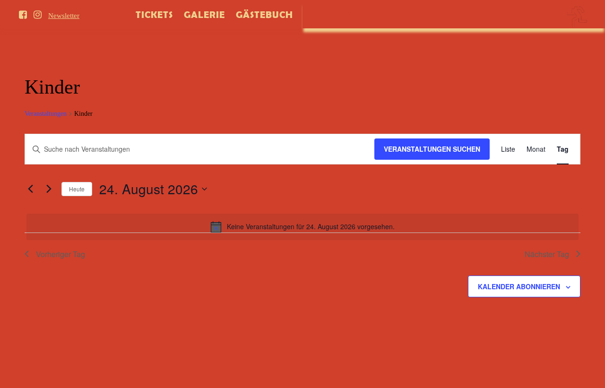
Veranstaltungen (46, 113)
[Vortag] (30, 189)
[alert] (302, 227)
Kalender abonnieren (519, 286)
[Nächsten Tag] (48, 189)
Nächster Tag (547, 254)
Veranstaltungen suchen (432, 149)
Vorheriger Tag (60, 254)
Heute (77, 189)
